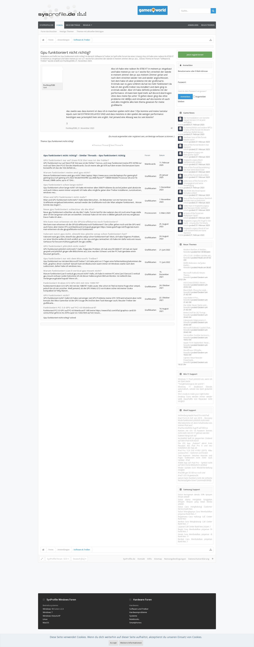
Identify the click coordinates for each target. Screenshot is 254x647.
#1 (172, 128)
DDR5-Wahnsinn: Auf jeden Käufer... (194, 264)
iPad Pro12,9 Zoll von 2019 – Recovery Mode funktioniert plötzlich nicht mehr (195, 419)
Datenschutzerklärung (198, 558)
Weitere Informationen (131, 642)
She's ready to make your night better (193, 394)
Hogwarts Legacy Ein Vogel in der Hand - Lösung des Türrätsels (197, 222)
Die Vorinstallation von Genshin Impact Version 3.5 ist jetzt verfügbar (196, 120)
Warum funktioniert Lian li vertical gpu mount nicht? (72, 270)
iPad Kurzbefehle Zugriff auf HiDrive (193, 428)
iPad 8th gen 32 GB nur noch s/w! (191, 472)
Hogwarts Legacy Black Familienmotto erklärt (193, 161)
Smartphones (135, 622)
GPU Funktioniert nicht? (56, 295)
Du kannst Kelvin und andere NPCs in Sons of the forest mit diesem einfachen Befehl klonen (197, 129)
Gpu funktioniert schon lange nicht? (63, 184)
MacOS (46, 622)
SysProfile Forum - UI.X (57, 558)
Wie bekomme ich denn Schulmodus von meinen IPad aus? (195, 424)
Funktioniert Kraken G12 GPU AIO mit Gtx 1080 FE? (71, 282)
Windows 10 (48, 609)
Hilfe (149, 558)
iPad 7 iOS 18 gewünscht (188, 475)
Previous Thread (101, 145)
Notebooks (134, 619)
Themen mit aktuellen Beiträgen (90, 31)
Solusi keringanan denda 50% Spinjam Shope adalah (195, 495)
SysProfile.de (46, 25)
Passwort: (182, 82)
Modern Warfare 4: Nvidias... (195, 249)
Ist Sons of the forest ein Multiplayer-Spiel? (193, 214)
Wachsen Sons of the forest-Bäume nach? (195, 138)
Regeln (86, 25)
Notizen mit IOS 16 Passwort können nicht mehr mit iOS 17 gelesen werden (195, 431)
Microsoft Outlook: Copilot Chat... (197, 327)
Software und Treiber (138, 609)
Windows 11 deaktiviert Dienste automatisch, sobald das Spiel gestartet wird (195, 389)
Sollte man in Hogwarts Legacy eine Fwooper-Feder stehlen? (196, 207)
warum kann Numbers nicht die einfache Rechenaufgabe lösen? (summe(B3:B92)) (195, 479)
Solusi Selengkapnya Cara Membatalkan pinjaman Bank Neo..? (195, 512)
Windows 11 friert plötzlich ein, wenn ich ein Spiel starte (195, 380)
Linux (45, 619)
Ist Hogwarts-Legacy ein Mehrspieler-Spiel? (193, 153)
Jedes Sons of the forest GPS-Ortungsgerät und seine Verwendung (195, 183)
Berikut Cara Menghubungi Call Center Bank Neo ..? (195, 522)
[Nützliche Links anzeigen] (210, 40)
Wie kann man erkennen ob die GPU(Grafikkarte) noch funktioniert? (80, 221)
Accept (113, 642)
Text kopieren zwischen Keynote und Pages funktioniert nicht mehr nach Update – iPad (195, 457)
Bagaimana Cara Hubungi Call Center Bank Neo (195, 517)
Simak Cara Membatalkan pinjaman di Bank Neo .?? (195, 535)
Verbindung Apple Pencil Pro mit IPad (193, 415)
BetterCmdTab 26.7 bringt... (195, 312)
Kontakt (141, 558)
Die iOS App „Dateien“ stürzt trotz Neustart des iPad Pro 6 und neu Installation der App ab (195, 445)
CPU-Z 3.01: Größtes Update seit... (197, 255)
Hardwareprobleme (138, 612)
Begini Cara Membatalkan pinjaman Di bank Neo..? (195, 530)
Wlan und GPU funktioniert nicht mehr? (65, 197)
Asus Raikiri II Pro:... (191, 297)
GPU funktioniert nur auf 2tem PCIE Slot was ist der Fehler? (76, 160)
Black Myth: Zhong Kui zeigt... (195, 290)
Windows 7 (47, 612)
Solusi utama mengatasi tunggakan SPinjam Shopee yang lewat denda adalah (195, 501)
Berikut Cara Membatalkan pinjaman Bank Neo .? (195, 540)
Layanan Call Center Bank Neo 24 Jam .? (194, 526)
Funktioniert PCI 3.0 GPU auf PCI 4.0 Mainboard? (69, 307)
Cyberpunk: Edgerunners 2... (195, 320)
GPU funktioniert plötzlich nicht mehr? (64, 246)
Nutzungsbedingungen (175, 558)
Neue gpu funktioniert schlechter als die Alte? (68, 209)
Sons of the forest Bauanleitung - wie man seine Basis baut (196, 168)
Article (180, 124)
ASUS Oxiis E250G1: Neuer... (194, 282)
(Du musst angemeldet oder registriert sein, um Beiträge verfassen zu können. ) (141, 136)
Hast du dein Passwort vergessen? (192, 91)
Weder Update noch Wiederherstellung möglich (195, 468)
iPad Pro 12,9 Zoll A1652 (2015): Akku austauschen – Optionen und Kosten (195, 451)
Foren (59, 25)
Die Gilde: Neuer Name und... (195, 305)
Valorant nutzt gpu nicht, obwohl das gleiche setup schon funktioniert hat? (85, 233)
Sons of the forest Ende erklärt (196, 175)
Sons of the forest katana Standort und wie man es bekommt (197, 199)
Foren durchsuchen (49, 31)
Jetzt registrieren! (195, 54)
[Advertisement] (88, 85)
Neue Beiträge (73, 25)
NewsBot (187, 252)
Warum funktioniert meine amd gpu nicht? (66, 172)
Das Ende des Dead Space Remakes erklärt (194, 192)
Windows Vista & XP (51, 615)
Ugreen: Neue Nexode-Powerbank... (193, 358)
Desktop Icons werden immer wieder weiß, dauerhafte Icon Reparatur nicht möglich (195, 398)
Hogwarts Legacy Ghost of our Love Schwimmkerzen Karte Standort (196, 230)
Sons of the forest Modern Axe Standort (196, 146)
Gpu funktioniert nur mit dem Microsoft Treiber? (70, 258)
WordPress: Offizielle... (192, 350)
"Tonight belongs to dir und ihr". (191, 384)
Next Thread (115, 145)
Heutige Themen (67, 31)
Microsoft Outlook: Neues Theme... (194, 274)
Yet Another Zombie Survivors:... (196, 335)
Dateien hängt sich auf (187, 435)
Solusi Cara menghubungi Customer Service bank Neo (195, 507)
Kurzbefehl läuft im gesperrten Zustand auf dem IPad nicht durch (195, 439)
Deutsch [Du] (79, 558)
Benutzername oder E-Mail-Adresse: (193, 71)
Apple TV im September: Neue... (196, 342)
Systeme (133, 615)
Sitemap (158, 558)
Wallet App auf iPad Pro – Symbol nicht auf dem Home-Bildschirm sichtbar (195, 463)
